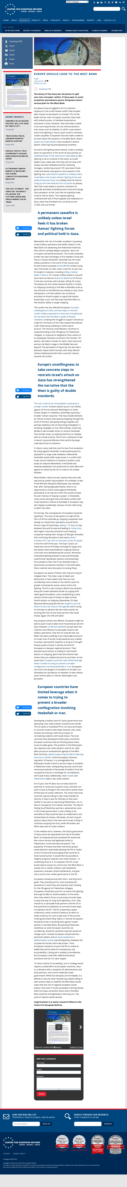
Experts (91, 20)
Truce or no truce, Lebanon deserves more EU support (15, 138)
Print (11, 63)
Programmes (78, 20)
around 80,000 (63, 266)
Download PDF (15, 41)
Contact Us (110, 20)
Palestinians (39, 778)
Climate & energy (100, 31)
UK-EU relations (12, 31)
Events (66, 20)
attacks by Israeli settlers (45, 142)
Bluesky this (27, 228)
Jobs (99, 20)
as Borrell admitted (57, 627)
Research (24, 20)
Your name (40, 1063)
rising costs (76, 528)
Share (12, 46)
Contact (6, 1154)
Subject (39, 1070)
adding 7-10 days (67, 525)
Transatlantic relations (76, 31)
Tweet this (26, 234)
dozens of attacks (62, 278)
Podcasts (55, 20)
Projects (36, 20)
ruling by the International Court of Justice (53, 183)
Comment (40, 1076)
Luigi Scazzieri (39, 81)
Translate (77, 4)
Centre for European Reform (23, 9)
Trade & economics (53, 31)
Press (45, 20)
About (14, 20)
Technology (117, 31)
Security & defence (32, 31)
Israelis (70, 775)
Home (6, 20)
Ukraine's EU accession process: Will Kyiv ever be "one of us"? (17, 123)
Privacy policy (19, 1154)
